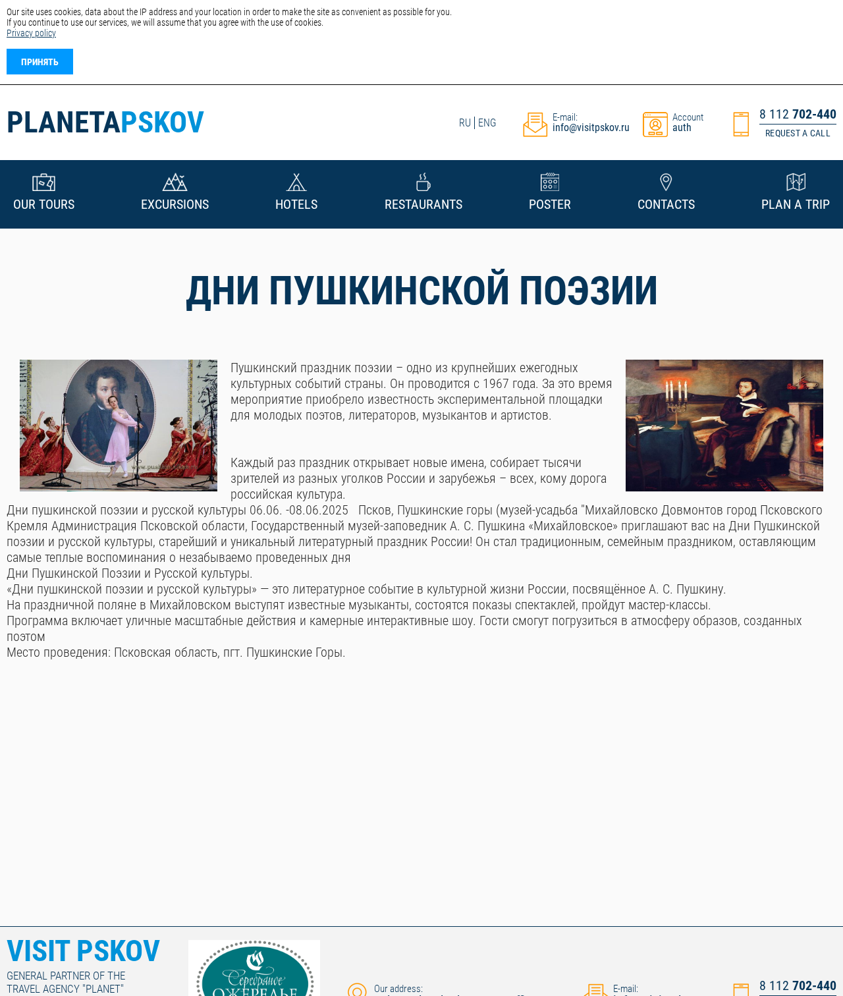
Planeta (105, 122)
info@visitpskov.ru (591, 127)
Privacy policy (31, 33)
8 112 (797, 114)
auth (682, 127)
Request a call (797, 133)
